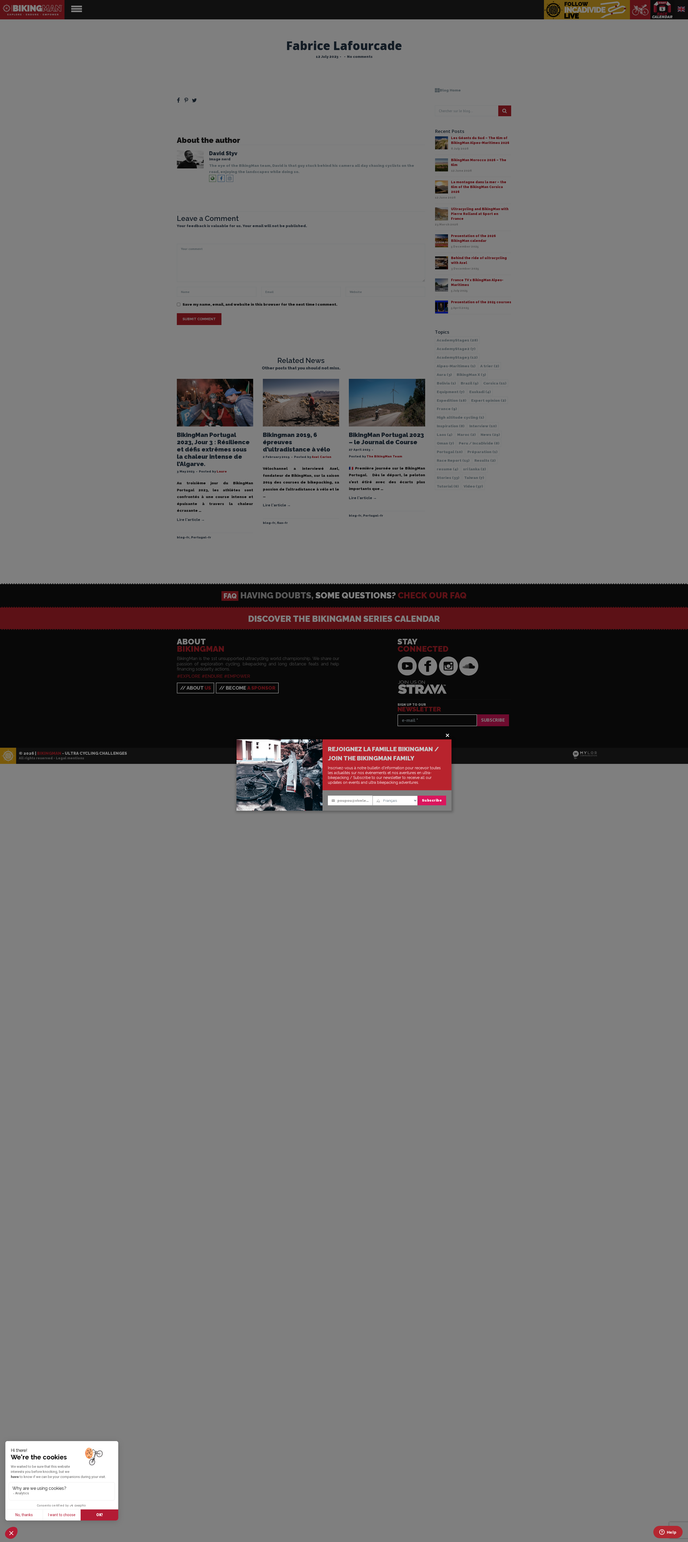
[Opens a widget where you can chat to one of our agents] (668, 1532)
